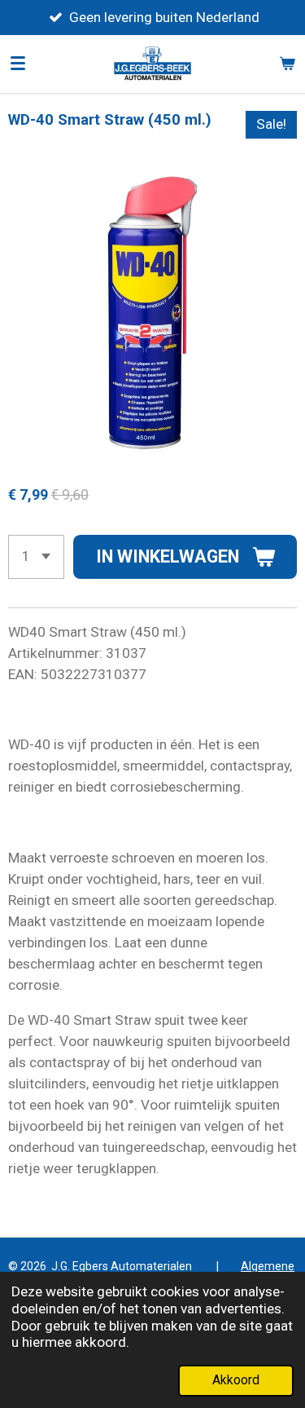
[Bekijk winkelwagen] (287, 63)
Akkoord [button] (235, 1380)
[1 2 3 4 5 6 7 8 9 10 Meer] (36, 557)
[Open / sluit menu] (18, 63)
